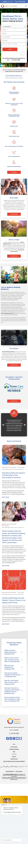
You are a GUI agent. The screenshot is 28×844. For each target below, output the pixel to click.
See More (14, 172)
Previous (3, 427)
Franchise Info (14, 762)
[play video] (14, 337)
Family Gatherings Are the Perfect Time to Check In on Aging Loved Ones (13, 603)
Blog (14, 755)
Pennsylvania (16, 69)
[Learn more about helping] (14, 228)
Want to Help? (14, 240)
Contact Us (14, 401)
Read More (5, 500)
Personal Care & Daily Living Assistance (14, 104)
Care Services (14, 750)
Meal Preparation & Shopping (14, 146)
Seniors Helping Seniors (18, 497)
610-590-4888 (21, 1)
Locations (9, 69)
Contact (14, 759)
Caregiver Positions (14, 752)
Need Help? (14, 198)
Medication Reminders (14, 166)
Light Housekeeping (14, 156)
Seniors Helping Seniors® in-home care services (12, 472)
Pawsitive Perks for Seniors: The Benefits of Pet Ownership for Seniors (13, 478)
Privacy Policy (19, 774)
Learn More (14, 214)
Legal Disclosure (10, 774)
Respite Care (14, 126)
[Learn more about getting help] (14, 187)
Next (25, 427)
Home (4, 69)
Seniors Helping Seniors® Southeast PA (14, 730)
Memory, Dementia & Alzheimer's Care (14, 115)
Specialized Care (14, 136)
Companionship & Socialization (14, 93)
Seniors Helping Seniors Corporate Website (14, 764)
